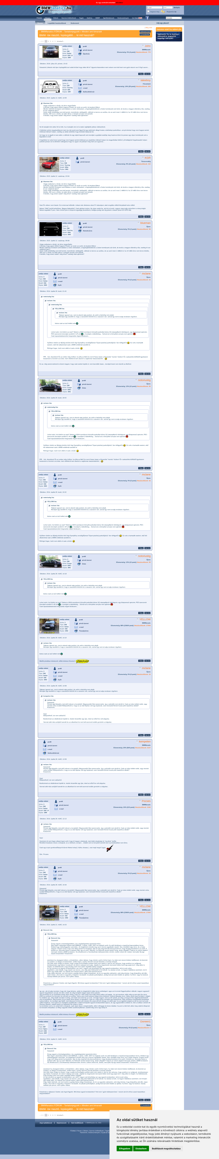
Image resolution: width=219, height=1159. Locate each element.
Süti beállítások (77, 1123)
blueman (145, 222)
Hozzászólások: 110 (143, 164)
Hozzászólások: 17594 (142, 625)
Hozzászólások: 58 (144, 229)
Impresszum (61, 1123)
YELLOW (145, 619)
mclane (146, 273)
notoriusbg (144, 380)
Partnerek (83, 1132)
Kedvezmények (94, 1132)
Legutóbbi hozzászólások (57, 23)
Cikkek (85, 1131)
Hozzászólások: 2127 (143, 748)
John (148, 46)
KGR (148, 157)
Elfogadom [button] (124, 1148)
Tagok (107, 1131)
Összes (40, 23)
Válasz (141, 74)
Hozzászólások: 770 (143, 52)
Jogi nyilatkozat (45, 1123)
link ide (147, 74)
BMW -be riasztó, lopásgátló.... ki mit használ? (66, 35)
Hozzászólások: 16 (144, 280)
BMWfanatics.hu (57, 9)
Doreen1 (145, 1021)
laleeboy (146, 80)
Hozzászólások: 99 (144, 386)
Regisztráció (171, 12)
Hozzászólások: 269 (143, 86)
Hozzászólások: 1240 (143, 807)
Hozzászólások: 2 (144, 1027)
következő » (60, 41)
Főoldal (72, 1131)
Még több (149, 27)
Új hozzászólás (144, 34)
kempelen (145, 741)
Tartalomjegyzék (72, 31)
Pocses (146, 801)
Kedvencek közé (145, 31)
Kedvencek (75, 23)
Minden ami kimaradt (92, 31)
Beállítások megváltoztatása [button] (166, 1148)
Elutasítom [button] (141, 1148)
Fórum (79, 1131)
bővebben (119, 2)
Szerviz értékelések (96, 1131)
